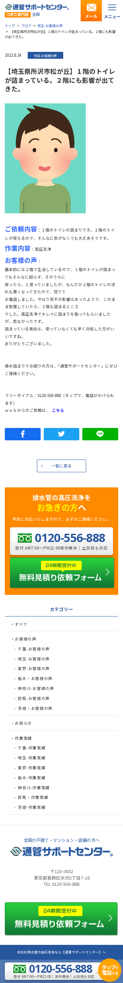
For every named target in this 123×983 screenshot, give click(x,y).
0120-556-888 (49, 395)
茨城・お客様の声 (35, 708)
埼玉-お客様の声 (50, 25)
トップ (10, 25)
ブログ (26, 25)
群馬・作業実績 (33, 797)
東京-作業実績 (31, 767)
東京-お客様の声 (34, 668)
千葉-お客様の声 (34, 649)
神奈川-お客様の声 (36, 688)
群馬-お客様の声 (34, 698)
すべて (21, 624)
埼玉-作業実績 (31, 757)
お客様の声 (25, 639)
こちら (58, 410)
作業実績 (23, 738)
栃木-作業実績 (31, 777)
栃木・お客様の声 (35, 678)
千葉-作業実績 (31, 747)
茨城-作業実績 (31, 807)
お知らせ (23, 723)
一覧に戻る (61, 465)
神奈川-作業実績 (34, 787)
